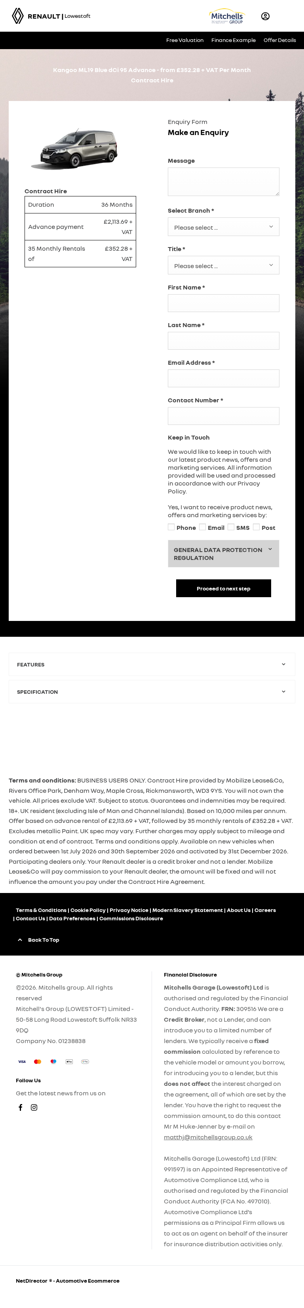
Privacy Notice (129, 909)
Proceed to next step (224, 588)
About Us (239, 909)
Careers (265, 909)
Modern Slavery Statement (187, 909)
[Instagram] (34, 1107)
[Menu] (287, 16)
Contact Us (30, 918)
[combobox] (223, 226)
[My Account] (265, 16)
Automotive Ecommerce (88, 1280)
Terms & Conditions (41, 909)
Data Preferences (72, 918)
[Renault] (18, 15)
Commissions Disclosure (131, 918)
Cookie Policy (88, 909)
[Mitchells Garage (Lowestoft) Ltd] (227, 16)
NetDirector (32, 1280)
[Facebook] (20, 1107)
